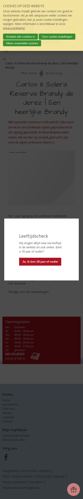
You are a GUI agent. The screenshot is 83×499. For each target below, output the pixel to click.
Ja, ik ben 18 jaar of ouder (40, 261)
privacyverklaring (14, 28)
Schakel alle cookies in (20, 36)
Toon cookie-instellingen (57, 36)
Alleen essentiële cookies (22, 43)
